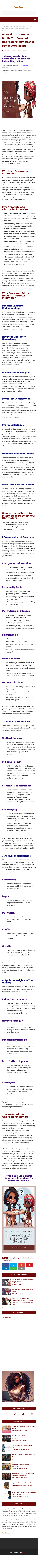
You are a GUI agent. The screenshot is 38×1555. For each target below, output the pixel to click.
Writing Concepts (14, 1258)
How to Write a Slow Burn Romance (20, 1465)
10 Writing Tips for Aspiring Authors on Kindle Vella (24, 1493)
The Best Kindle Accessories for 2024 (22, 1446)
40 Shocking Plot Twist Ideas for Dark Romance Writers (23, 1475)
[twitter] (15, 1414)
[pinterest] (23, 1414)
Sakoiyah (19, 7)
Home (4, 26)
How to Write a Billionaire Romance (20, 1437)
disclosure (25, 65)
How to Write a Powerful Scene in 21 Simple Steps (24, 1281)
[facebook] (6, 1414)
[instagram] (32, 1414)
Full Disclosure (6, 1533)
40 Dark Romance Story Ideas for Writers (23, 1456)
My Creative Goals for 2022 (21, 1483)
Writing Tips (11, 26)
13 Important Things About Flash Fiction (22, 1290)
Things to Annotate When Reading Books (23, 1428)
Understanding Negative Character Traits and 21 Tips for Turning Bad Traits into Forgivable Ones (23, 1302)
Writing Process (28, 1258)
